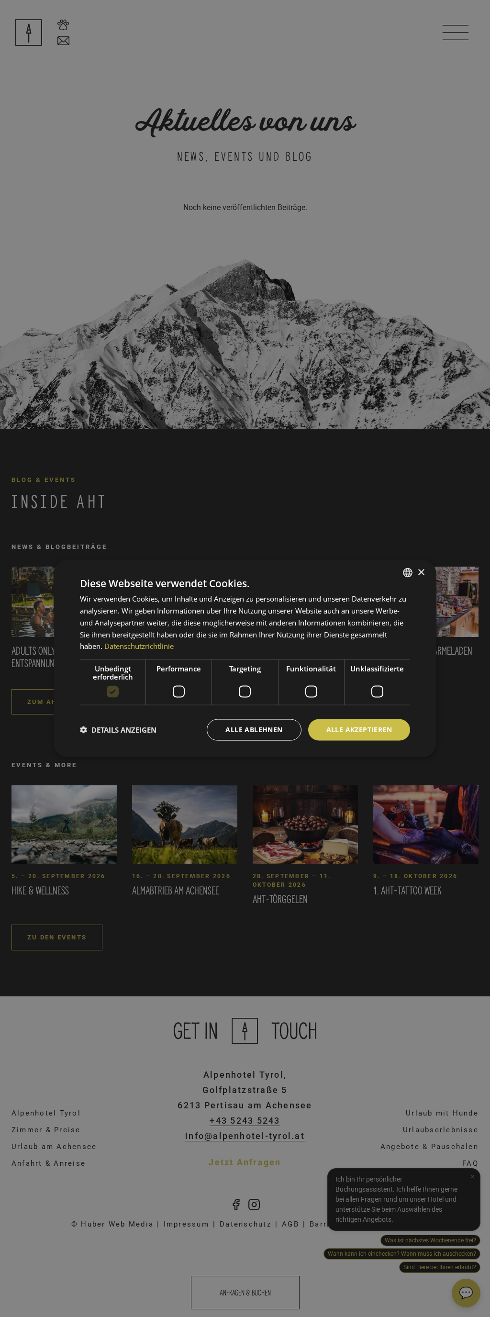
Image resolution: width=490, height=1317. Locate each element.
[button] (118, 730)
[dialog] (245, 659)
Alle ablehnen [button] (253, 729)
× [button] (420, 572)
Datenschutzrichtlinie (139, 646)
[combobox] (407, 573)
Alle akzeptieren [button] (359, 729)
